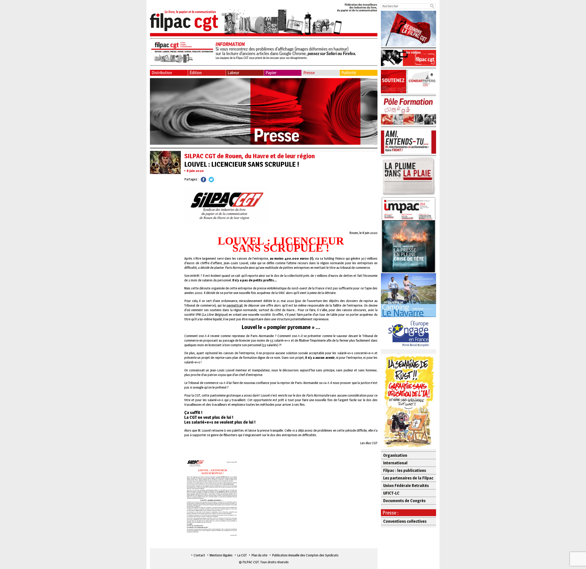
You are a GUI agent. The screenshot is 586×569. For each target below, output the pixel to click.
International (395, 462)
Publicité (348, 72)
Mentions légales (221, 555)
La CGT (242, 555)
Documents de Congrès (404, 500)
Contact (199, 555)
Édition (196, 72)
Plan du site (259, 555)
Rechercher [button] (432, 6)
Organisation (395, 455)
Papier (271, 72)
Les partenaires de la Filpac (408, 478)
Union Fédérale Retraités (406, 485)
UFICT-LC (391, 493)
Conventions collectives (404, 521)
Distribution (162, 72)
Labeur (233, 72)
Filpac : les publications (404, 470)
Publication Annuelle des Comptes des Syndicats (305, 555)
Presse (309, 72)
